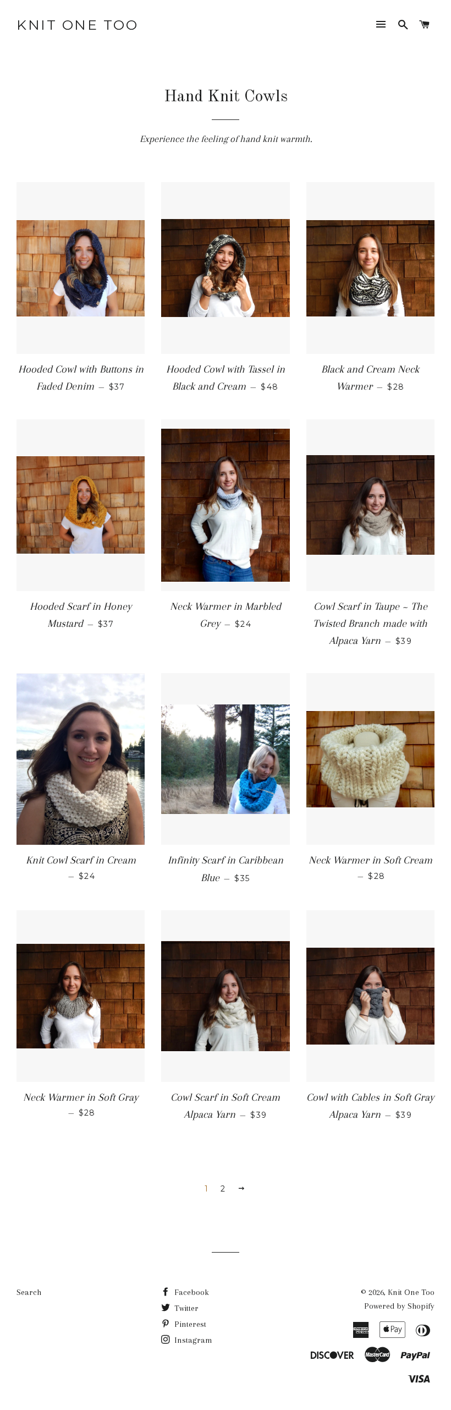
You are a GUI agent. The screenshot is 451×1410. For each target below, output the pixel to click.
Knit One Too (77, 25)
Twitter (185, 1308)
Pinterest (189, 1324)
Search (28, 1292)
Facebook (190, 1292)
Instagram (192, 1340)
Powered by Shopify (399, 1306)
